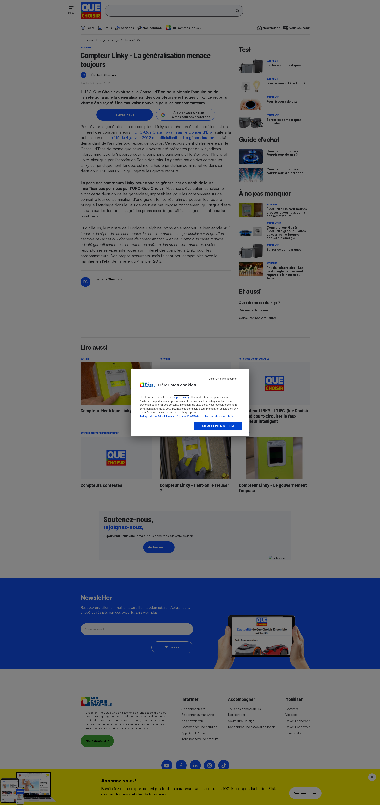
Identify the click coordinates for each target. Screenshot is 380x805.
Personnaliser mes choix (219, 416)
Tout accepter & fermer (218, 426)
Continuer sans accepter (223, 378)
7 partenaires (181, 397)
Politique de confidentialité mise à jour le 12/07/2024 (169, 416)
